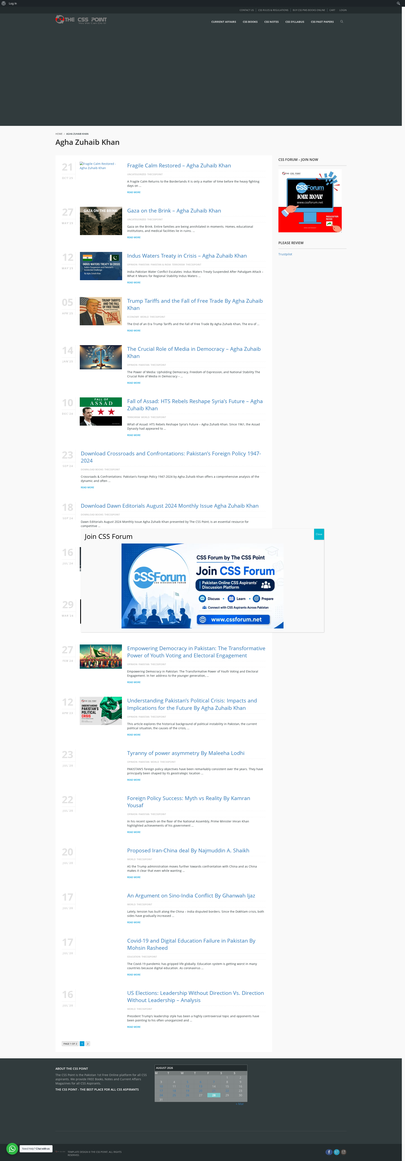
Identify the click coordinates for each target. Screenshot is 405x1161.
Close (319, 534)
